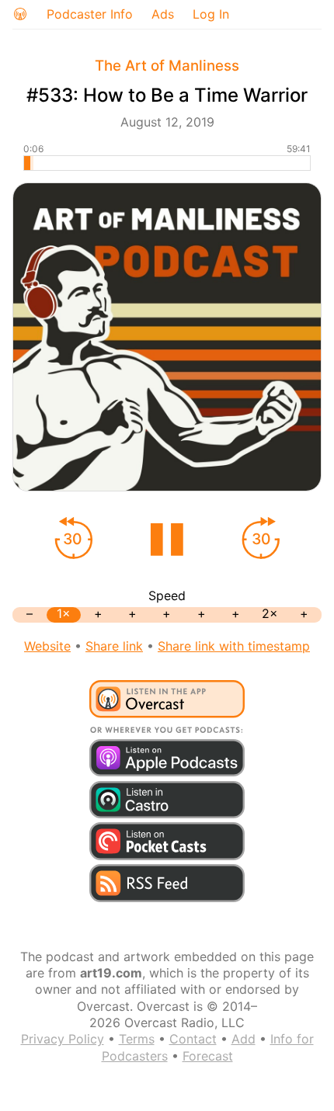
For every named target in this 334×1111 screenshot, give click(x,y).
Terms (137, 1039)
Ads (162, 14)
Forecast (208, 1056)
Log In (211, 14)
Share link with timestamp (234, 646)
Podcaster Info (90, 14)
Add (243, 1039)
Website (47, 646)
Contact (193, 1039)
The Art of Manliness (167, 66)
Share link (114, 646)
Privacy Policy (62, 1039)
